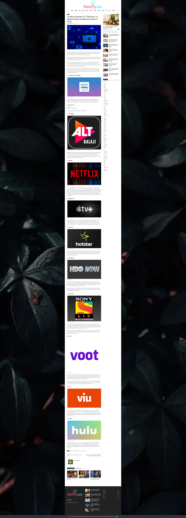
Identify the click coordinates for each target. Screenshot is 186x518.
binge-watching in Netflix (79, 189)
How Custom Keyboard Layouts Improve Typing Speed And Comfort (114, 69)
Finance (105, 112)
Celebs (83, 10)
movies (71, 450)
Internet (105, 129)
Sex (104, 154)
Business (105, 88)
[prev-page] (67, 481)
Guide (105, 123)
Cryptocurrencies (106, 100)
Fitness (105, 113)
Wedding (105, 170)
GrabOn (83, 157)
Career (105, 94)
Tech (110, 10)
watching (84, 450)
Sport (103, 10)
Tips (104, 164)
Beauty (105, 84)
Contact (113, 10)
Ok (116, 516)
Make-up (105, 138)
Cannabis (105, 91)
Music (105, 142)
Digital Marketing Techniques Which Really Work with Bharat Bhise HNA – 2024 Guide (93, 455)
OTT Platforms (77, 450)
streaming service (78, 442)
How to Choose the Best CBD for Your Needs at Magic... (110, 27)
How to (105, 128)
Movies (68, 14)
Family (105, 107)
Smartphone (106, 155)
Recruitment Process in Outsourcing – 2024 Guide (74, 455)
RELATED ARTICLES (71, 468)
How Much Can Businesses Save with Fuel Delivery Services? (113, 64)
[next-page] (69, 481)
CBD (104, 97)
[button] (118, 10)
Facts (104, 106)
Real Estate (105, 151)
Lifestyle (99, 10)
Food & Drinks (106, 115)
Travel (105, 166)
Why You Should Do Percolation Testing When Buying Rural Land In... (114, 35)
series (81, 450)
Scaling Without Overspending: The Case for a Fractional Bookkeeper (114, 59)
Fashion (105, 109)
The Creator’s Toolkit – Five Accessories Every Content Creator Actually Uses (113, 40)
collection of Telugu (79, 411)
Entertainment (106, 103)
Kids (104, 132)
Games (87, 10)
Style (107, 10)
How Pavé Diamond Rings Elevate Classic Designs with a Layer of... (113, 50)
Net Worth (105, 144)
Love (104, 136)
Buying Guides (106, 90)
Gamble (105, 119)
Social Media (106, 157)
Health (90, 10)
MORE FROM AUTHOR (78, 468)
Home (72, 10)
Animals (76, 10)
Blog (104, 87)
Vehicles (105, 168)
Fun (104, 116)
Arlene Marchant (70, 23)
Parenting (105, 145)
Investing (105, 131)
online (73, 450)
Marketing (105, 139)
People (105, 147)
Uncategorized (106, 167)
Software (105, 158)
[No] (184, 516)
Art (104, 83)
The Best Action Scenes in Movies (84, 478)
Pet (104, 148)
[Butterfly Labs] (93, 4)
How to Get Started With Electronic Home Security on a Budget (113, 45)
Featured (105, 110)
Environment (106, 104)
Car (104, 93)
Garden (105, 122)
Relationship (106, 152)
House (95, 10)
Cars (80, 10)
